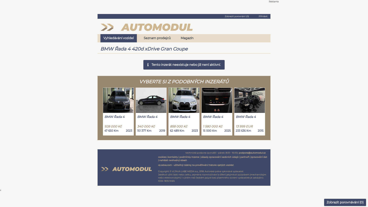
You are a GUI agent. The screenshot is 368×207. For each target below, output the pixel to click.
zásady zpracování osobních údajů (220, 157)
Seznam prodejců (157, 38)
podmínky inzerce (189, 157)
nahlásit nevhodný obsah (173, 160)
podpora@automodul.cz (252, 152)
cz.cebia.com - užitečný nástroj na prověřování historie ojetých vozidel (196, 165)
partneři (244, 157)
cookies (162, 157)
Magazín (187, 38)
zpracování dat (259, 157)
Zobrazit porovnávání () (345, 202)
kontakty (173, 157)
